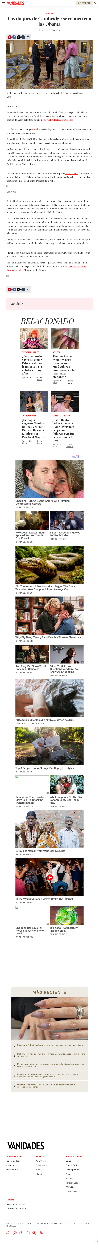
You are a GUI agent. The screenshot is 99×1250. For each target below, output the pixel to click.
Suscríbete (84, 3)
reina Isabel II (71, 173)
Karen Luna (40, 378)
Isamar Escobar (69, 445)
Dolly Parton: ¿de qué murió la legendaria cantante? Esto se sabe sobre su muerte (51, 1055)
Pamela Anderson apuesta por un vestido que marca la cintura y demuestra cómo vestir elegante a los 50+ (47, 1075)
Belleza (56, 352)
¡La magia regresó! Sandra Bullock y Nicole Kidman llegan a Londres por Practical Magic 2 (33, 428)
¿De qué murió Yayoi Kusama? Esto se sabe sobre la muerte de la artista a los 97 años (34, 364)
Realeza (49, 13)
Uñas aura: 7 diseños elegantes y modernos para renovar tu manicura (50, 1045)
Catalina (36, 129)
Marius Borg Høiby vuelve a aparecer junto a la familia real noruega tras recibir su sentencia (50, 1065)
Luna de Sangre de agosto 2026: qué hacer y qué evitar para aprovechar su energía (46, 1085)
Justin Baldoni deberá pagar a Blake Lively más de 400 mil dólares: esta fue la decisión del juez (64, 430)
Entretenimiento (30, 352)
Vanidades (56, 30)
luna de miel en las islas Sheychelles (56, 119)
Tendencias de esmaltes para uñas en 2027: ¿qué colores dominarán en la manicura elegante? (64, 366)
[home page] (15, 3)
